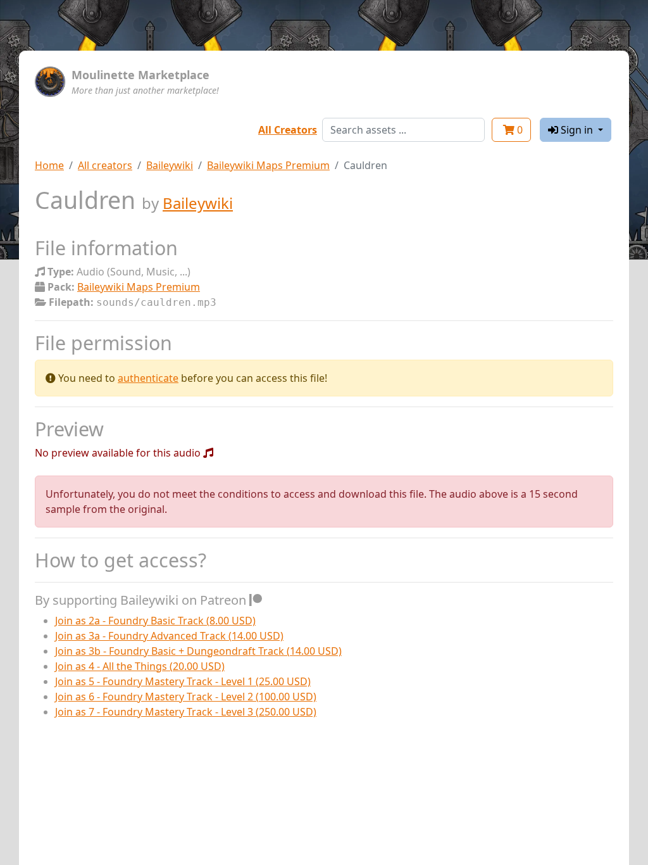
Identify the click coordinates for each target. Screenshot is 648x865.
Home (49, 165)
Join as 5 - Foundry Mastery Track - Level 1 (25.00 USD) (183, 681)
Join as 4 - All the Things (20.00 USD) (140, 666)
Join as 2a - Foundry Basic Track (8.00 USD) (155, 621)
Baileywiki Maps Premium (268, 165)
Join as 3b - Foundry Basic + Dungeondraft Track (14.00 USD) (198, 651)
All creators (105, 165)
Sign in (576, 130)
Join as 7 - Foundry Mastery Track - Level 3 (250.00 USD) (185, 712)
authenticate (148, 378)
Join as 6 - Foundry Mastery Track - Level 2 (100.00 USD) (185, 697)
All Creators (287, 130)
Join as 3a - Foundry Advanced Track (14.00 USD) (169, 636)
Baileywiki (169, 165)
